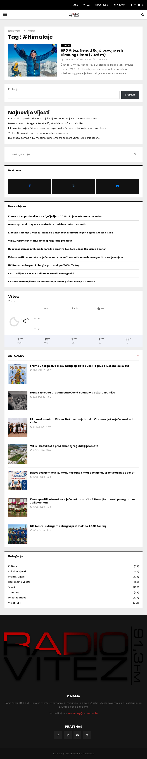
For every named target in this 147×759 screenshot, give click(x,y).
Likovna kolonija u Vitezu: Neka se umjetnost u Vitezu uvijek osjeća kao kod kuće (57, 128)
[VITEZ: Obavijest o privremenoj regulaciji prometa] (17, 454)
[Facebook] (58, 735)
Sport (11, 587)
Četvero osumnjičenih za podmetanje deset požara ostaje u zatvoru (51, 281)
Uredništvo (69, 59)
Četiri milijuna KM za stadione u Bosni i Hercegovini (41, 273)
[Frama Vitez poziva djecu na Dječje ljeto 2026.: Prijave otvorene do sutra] (17, 374)
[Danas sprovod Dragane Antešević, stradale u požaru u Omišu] (17, 400)
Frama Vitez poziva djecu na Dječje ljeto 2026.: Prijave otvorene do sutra (52, 118)
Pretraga (13, 89)
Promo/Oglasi (16, 576)
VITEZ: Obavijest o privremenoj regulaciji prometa (38, 133)
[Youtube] (77, 735)
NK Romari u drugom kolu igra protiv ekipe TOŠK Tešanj (43, 265)
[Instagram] (68, 735)
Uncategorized (17, 597)
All (137, 355)
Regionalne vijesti (19, 581)
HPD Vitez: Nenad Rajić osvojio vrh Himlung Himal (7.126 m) (92, 52)
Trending (66, 45)
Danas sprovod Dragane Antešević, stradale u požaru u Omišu (45, 123)
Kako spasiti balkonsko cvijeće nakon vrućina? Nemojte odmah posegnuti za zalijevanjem (65, 257)
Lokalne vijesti (17, 571)
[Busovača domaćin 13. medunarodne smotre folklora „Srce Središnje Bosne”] (17, 480)
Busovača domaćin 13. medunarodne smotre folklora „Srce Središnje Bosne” (54, 137)
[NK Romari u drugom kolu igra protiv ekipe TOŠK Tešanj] (17, 534)
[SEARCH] (135, 154)
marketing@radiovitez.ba (83, 713)
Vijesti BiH (14, 602)
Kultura (12, 566)
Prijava (120, 5)
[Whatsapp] (87, 735)
